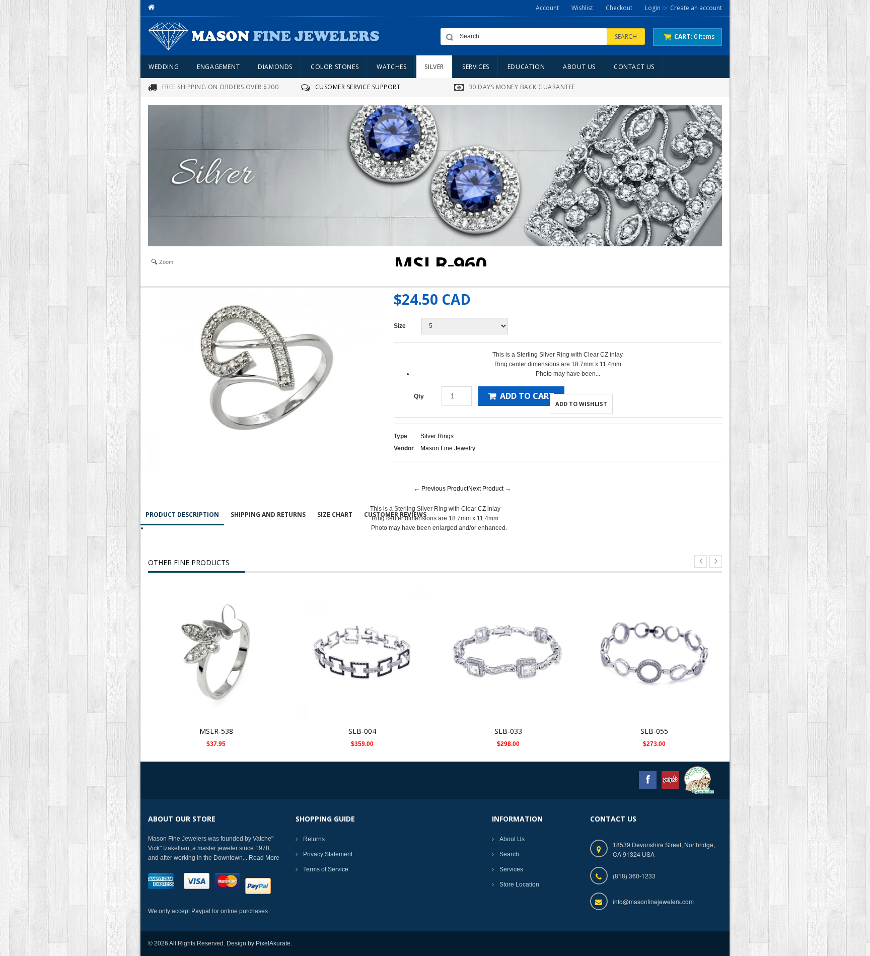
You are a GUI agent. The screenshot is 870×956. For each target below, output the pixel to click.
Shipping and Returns (268, 514)
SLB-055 (654, 731)
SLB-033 (508, 731)
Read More (264, 857)
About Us (512, 839)
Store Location (519, 884)
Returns (314, 839)
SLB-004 (362, 731)
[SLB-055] (654, 652)
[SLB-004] (362, 652)
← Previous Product (441, 488)
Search (509, 854)
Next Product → (489, 488)
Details (219, 643)
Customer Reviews (395, 514)
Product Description (182, 514)
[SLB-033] (508, 652)
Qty (419, 396)
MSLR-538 (216, 731)
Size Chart (334, 514)
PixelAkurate (273, 943)
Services (511, 869)
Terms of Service (325, 869)
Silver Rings (437, 436)
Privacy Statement (327, 854)
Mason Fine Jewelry (447, 448)
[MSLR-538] (216, 652)
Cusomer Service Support (358, 87)
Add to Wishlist (581, 403)
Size (400, 325)
